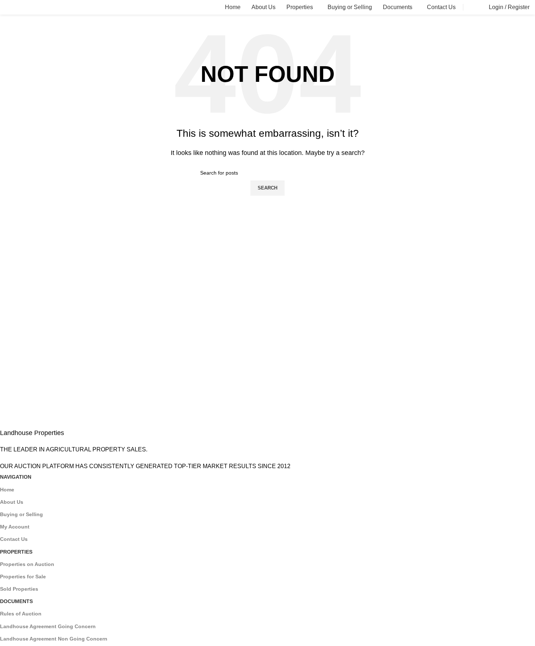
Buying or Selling (21, 514)
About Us (11, 502)
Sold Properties (19, 589)
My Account (14, 527)
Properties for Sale (23, 576)
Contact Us (14, 539)
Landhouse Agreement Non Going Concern (53, 639)
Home (7, 490)
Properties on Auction (27, 564)
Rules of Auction (20, 614)
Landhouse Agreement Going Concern (48, 626)
